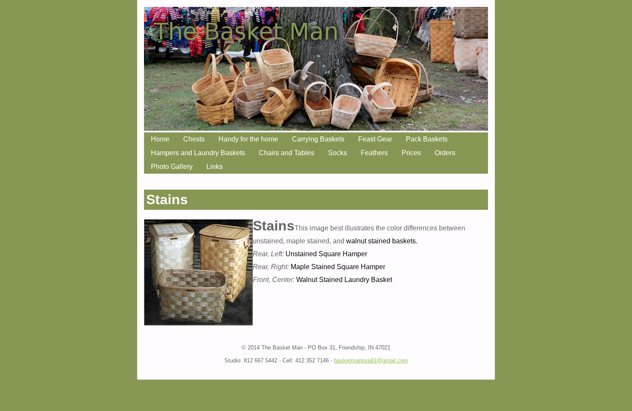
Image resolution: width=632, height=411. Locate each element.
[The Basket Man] (316, 128)
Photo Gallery (172, 166)
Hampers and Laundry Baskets (198, 152)
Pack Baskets (427, 139)
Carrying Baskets (318, 139)
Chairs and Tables (286, 152)
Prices (411, 152)
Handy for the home (248, 139)
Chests (194, 139)
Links (214, 166)
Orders (445, 152)
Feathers (374, 152)
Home (160, 139)
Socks (337, 152)
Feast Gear (375, 139)
